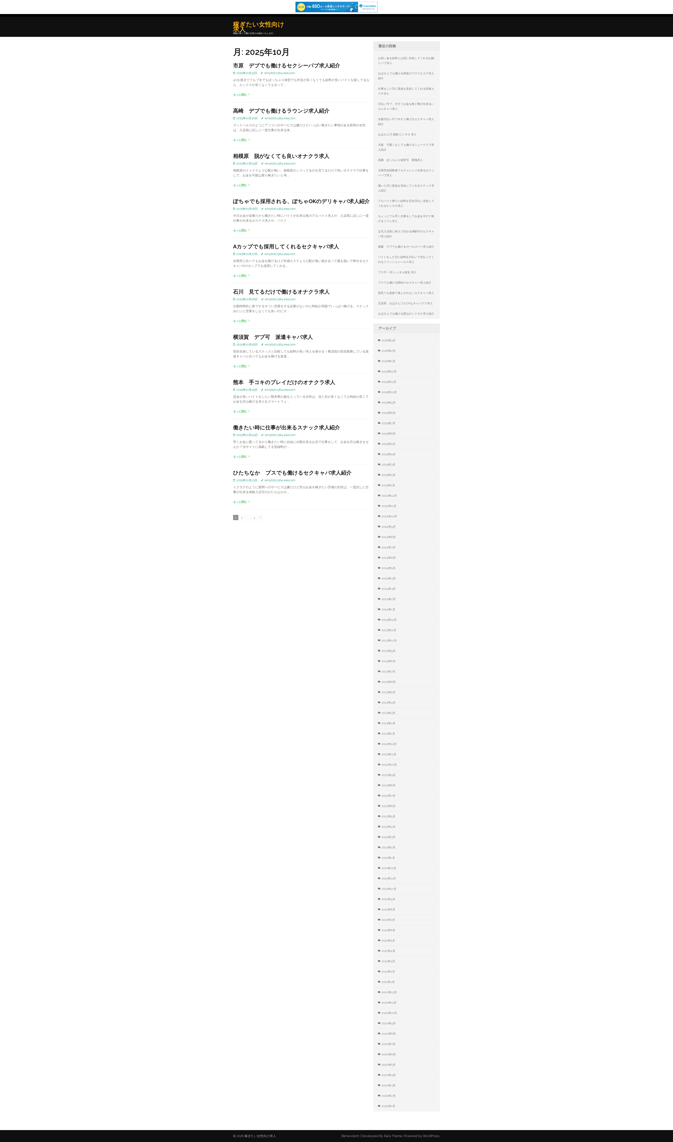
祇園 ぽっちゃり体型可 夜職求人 (400, 160)
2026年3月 (389, 340)
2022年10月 (389, 764)
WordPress (431, 1136)
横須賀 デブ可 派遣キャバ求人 (273, 337)
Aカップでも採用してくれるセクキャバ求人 (286, 246)
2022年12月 (389, 744)
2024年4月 (389, 578)
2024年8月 (389, 537)
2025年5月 (388, 444)
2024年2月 (389, 599)
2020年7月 (389, 1044)
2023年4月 (389, 702)
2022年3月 (388, 837)
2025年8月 (389, 413)
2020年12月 (389, 992)
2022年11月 (389, 754)
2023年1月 (388, 733)
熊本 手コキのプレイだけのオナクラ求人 (284, 382)
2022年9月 (389, 775)
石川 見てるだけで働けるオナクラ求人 (281, 292)
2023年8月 (389, 661)
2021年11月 (389, 878)
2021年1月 (388, 982)
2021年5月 (388, 940)
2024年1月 (388, 609)
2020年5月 (389, 1064)
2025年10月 (389, 392)
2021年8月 (388, 909)
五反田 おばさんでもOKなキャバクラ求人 (405, 303)
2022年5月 (388, 816)
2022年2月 (388, 847)
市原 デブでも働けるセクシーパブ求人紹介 (286, 65)
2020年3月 (389, 1085)
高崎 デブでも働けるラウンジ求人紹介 (281, 111)
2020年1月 (388, 1106)
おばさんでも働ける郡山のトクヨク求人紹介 (406, 313)
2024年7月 (389, 547)
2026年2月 (389, 350)
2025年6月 (389, 433)
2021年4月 (388, 951)
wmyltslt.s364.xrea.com (279, 73)
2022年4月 (389, 826)
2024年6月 (389, 557)
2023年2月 (388, 723)
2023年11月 (389, 630)
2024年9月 (389, 526)
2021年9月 (388, 899)
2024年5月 (389, 568)
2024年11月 (389, 506)
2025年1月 (388, 485)
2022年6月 (389, 806)
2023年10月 (389, 640)
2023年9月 (389, 651)
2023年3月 (388, 713)
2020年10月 (389, 1013)
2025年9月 (389, 402)
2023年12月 (389, 620)
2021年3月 (388, 961)
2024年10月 (389, 516)
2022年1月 (388, 857)
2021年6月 (388, 930)
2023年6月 (389, 682)
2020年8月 (389, 1033)
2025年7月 (388, 423)
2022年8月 (389, 785)
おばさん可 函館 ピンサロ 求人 (397, 134)
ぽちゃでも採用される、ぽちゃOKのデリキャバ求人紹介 (301, 201)
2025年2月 (388, 475)
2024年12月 (389, 495)
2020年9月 (389, 1023)
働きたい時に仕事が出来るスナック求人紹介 (286, 427)
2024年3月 (389, 588)
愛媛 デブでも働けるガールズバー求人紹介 (406, 246)
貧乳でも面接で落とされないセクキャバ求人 (406, 293)
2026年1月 (388, 361)
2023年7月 (388, 671)
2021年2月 (388, 971)
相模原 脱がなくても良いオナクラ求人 (281, 156)
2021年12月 (389, 868)
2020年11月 (389, 1002)
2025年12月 (389, 371)
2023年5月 (388, 692)
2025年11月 (389, 382)
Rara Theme (393, 1136)
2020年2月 (389, 1095)
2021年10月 (389, 889)
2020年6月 (389, 1054)
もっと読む (240, 94)
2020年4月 (389, 1075)
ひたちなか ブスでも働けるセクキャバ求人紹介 (292, 473)
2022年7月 (388, 795)
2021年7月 (388, 920)
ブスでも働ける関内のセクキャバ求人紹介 (404, 282)
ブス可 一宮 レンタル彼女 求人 (397, 272)
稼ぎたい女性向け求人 (258, 27)
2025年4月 (389, 454)
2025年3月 (388, 464)
